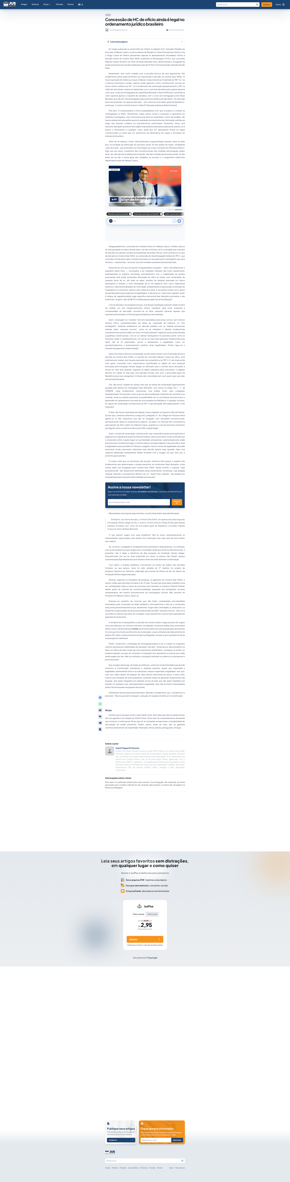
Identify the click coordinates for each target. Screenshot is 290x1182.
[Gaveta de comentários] (100, 716)
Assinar (133, 939)
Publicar (266, 4)
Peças (46, 4)
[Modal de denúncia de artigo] (100, 723)
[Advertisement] (145, 818)
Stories (71, 4)
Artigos (24, 4)
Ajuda (171, 1168)
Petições (123, 1168)
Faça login (152, 957)
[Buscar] (257, 4)
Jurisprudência (133, 1168)
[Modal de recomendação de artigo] (100, 710)
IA (82, 4)
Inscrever (177, 502)
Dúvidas (59, 4)
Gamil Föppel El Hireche (127, 748)
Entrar (278, 4)
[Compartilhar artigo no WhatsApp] (100, 704)
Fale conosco (180, 1168)
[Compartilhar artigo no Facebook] (100, 697)
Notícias (35, 4)
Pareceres (144, 1168)
